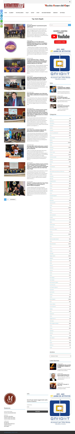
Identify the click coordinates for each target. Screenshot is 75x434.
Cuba (51, 164)
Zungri (51, 347)
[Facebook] (1, 11)
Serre (51, 301)
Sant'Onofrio (52, 292)
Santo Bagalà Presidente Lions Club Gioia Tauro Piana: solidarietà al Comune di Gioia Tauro (37, 95)
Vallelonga (51, 330)
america (51, 128)
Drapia (51, 173)
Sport (38, 12)
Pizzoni (51, 248)
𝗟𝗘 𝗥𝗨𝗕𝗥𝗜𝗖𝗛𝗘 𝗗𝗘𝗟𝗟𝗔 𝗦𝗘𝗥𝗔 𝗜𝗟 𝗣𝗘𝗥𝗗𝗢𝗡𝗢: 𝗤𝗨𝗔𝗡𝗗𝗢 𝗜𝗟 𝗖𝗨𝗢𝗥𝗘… (64, 366)
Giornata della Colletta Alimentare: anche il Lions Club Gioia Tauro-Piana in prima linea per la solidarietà (37, 147)
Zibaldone (51, 345)
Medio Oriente (52, 219)
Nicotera (51, 234)
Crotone (51, 161)
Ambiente (51, 125)
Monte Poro (52, 226)
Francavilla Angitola (53, 195)
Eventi (51, 188)
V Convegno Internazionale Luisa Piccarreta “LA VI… (63, 106)
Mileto (51, 222)
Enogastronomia (53, 181)
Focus (51, 193)
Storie (51, 316)
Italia (27, 12)
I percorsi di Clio (52, 202)
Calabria (11, 12)
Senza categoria (52, 299)
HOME (5, 12)
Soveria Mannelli (53, 306)
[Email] (1, 23)
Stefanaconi (52, 313)
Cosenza (51, 154)
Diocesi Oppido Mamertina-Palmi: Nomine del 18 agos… (63, 375)
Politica (51, 251)
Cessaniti (51, 149)
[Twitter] (1, 13)
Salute (51, 275)
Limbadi (51, 217)
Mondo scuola (52, 224)
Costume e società (53, 157)
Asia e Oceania (52, 137)
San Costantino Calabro (54, 282)
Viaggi (51, 335)
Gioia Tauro (52, 200)
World (51, 342)
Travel (51, 325)
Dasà (51, 169)
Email (28, 406)
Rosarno (51, 270)
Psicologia (51, 253)
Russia (51, 272)
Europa (51, 185)
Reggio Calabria (52, 255)
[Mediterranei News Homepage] (10, 398)
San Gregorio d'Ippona (54, 287)
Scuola (51, 296)
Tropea (51, 328)
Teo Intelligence (19, 12)
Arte (50, 135)
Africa (51, 118)
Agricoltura (52, 120)
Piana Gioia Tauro (53, 243)
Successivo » (12, 199)
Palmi (51, 236)
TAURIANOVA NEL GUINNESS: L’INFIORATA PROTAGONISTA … (63, 88)
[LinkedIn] (1, 16)
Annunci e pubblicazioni (54, 132)
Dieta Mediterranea (46, 12)
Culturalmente (52, 166)
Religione (51, 258)
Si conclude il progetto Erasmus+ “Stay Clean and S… (64, 98)
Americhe (51, 130)
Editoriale (62, 12)
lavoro (51, 212)
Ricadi (51, 260)
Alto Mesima (52, 123)
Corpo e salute (52, 152)
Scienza (51, 294)
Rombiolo (51, 267)
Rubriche (55, 12)
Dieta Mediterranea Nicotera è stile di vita (57, 171)
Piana (51, 241)
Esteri (32, 12)
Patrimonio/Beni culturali (54, 238)
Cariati (51, 144)
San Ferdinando (52, 284)
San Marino (52, 289)
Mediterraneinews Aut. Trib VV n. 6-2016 (10, 432)
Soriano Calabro (52, 304)
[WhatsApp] (1, 21)
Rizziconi (51, 265)
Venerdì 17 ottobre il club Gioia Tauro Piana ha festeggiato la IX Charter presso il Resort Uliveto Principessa (37, 184)
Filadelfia (51, 190)
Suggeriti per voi (52, 318)
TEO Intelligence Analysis (54, 323)
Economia (51, 176)
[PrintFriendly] (1, 26)
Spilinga (51, 308)
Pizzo (51, 246)
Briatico (51, 140)
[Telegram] (1, 18)
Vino (50, 340)
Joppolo (51, 210)
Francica (51, 198)
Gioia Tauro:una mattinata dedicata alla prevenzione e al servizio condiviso (36, 130)
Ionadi (51, 205)
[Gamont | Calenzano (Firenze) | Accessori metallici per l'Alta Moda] (60, 63)
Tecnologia (52, 320)
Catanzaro (51, 147)
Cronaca (51, 159)
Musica (51, 231)
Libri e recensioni (53, 214)
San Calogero (52, 277)
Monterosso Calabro (53, 229)
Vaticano (51, 333)
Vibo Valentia (52, 337)
